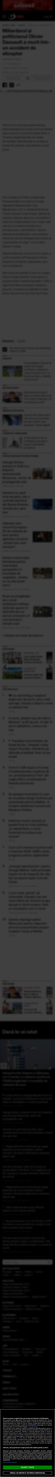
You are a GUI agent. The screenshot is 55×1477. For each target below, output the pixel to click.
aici (18, 1438)
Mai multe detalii (32, 1426)
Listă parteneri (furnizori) (10, 1462)
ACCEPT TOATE (27, 1467)
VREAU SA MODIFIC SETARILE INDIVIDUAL (27, 1473)
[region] (27, 1443)
